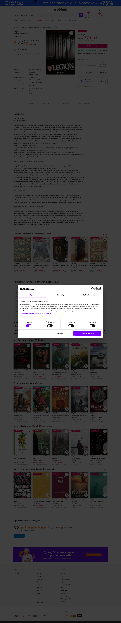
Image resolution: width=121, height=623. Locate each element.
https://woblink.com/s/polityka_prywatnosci (35, 313)
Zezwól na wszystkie (87, 333)
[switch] (50, 325)
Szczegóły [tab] (60, 295)
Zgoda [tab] (32, 295)
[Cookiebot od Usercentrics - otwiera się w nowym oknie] (92, 288)
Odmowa (60, 333)
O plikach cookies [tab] (89, 295)
